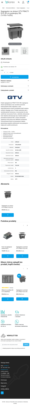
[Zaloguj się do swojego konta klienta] (23, 2)
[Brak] (22, 279)
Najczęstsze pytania (5, 375)
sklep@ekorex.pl (4, 369)
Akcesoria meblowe (10, 8)
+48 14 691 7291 (6, 367)
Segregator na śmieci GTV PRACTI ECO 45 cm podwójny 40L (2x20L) (22, 249)
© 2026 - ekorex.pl (6, 401)
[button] (18, 2)
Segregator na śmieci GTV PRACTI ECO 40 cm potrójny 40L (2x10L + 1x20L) (22, 292)
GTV (16, 179)
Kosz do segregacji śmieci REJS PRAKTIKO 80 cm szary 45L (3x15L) (7, 249)
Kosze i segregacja (21, 8)
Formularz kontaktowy (5, 377)
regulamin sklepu (10, 348)
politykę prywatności (20, 348)
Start (3, 8)
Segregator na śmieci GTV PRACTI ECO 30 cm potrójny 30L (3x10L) (7, 208)
